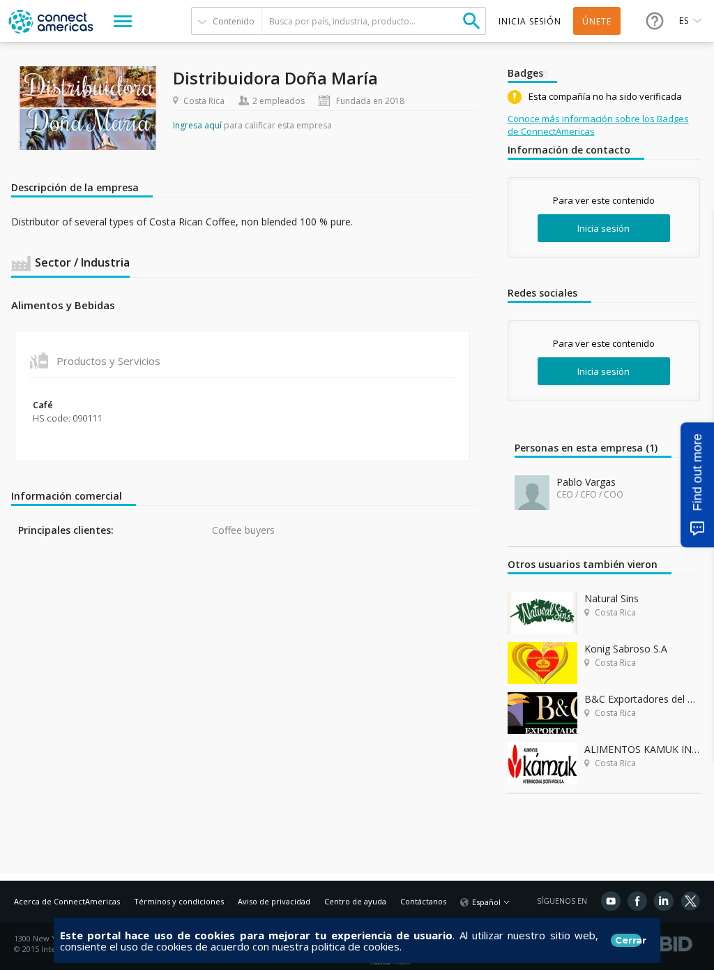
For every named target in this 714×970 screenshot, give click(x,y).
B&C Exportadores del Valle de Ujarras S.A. (642, 699)
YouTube (611, 901)
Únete (597, 21)
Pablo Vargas (586, 481)
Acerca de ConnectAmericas (67, 901)
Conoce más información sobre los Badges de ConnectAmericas (598, 124)
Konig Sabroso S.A (625, 648)
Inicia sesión (603, 228)
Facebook (637, 901)
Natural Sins (611, 598)
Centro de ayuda (355, 901)
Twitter (690, 901)
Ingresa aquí (197, 125)
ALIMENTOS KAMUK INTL (642, 749)
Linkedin (664, 901)
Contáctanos (423, 901)
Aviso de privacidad (274, 901)
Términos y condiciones (179, 901)
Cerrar (628, 940)
